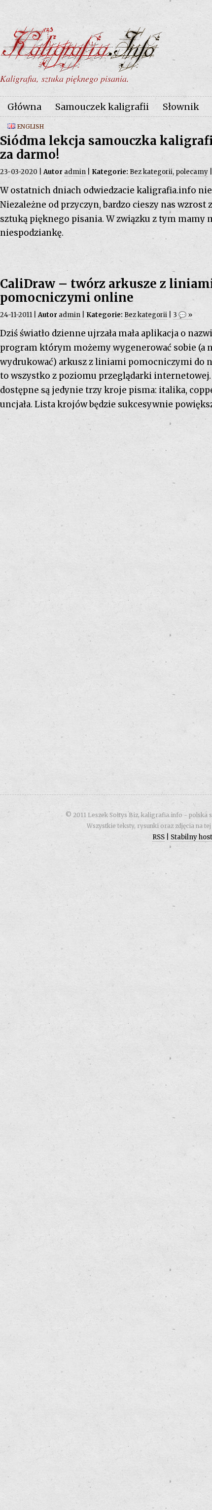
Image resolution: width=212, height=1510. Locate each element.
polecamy (192, 172)
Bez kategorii (151, 172)
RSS (158, 837)
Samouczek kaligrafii (102, 106)
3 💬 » (182, 315)
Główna (24, 106)
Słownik (181, 106)
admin (75, 172)
